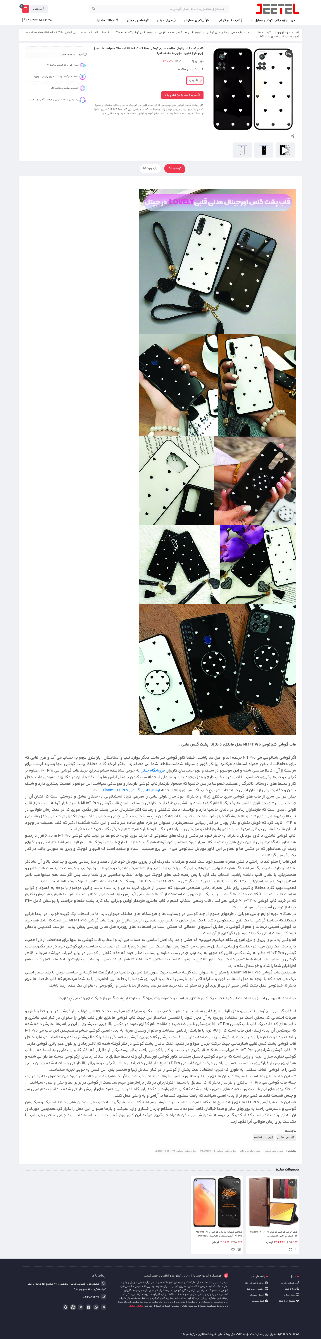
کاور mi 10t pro (263, 1137)
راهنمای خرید (256, 1276)
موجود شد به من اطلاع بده (181, 95)
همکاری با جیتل (287, 1301)
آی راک (194, 61)
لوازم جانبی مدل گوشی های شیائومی (179, 33)
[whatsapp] (95, 1307)
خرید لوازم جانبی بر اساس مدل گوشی (228, 33)
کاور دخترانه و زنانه (250, 1151)
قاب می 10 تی (286, 1137)
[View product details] (295, 1250)
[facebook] (87, 1307)
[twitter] (79, 1307)
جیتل (293, 1276)
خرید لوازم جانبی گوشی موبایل (275, 20)
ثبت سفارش (258, 1301)
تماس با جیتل (136, 20)
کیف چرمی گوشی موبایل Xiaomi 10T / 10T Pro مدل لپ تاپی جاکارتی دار (274, 1234)
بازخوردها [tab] (150, 168)
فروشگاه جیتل (152, 770)
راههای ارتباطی (288, 1283)
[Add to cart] (239, 1250)
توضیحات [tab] (174, 168)
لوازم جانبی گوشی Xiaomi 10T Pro (131, 790)
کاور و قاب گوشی (273, 1151)
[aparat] (72, 1308)
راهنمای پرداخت (256, 1289)
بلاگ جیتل (290, 1295)
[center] (93, 9)
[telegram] (102, 1307)
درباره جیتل (165, 20)
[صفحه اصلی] (297, 33)
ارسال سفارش (257, 1295)
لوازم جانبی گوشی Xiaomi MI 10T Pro (175, 1151)
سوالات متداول (105, 20)
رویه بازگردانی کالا (255, 1283)
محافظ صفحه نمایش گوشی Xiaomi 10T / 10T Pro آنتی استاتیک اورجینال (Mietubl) (219, 1234)
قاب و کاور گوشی (229, 20)
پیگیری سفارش (194, 20)
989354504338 (38, 20)
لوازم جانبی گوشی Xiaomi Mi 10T (134, 33)
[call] (64, 1307)
